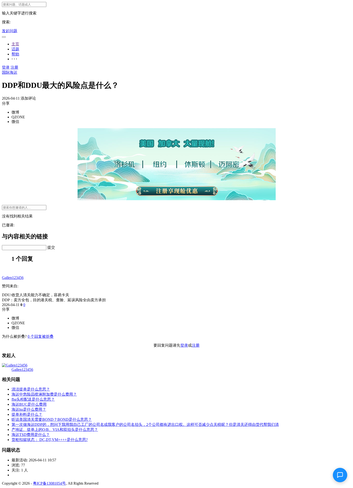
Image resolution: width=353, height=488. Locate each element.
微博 (15, 112)
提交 (51, 247)
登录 (6, 67)
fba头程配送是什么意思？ (33, 399)
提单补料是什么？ (27, 414)
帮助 (15, 54)
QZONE (18, 117)
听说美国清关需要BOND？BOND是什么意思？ (52, 419)
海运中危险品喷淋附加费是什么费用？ (44, 394)
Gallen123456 (13, 278)
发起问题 (9, 31)
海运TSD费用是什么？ (31, 435)
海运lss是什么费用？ (29, 409)
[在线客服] (340, 475)
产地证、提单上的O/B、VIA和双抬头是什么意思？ (55, 430)
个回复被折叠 (41, 336)
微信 (15, 122)
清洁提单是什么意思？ (31, 389)
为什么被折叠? (14, 336)
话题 (15, 49)
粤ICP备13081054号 (49, 483)
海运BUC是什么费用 (29, 404)
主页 (15, 44)
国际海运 (9, 72)
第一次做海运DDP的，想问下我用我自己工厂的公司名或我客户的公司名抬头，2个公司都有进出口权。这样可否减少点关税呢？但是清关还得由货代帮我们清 (145, 424)
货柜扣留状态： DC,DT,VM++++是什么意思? (50, 440)
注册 (14, 67)
